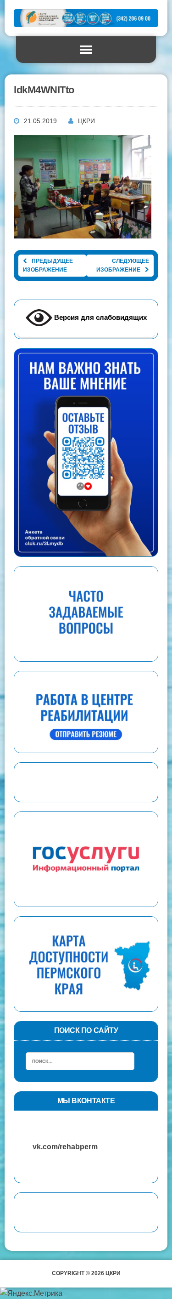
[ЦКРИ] (86, 18)
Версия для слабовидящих (99, 317)
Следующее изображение (122, 265)
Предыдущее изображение (48, 265)
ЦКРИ (86, 121)
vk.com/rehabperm (60, 1147)
